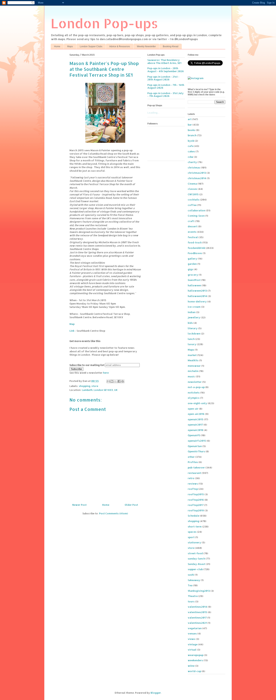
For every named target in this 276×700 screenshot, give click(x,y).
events (192, 231)
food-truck (195, 242)
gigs (190, 269)
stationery (194, 542)
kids (190, 322)
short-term (195, 526)
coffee (192, 204)
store (94, 385)
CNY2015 (193, 194)
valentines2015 (197, 612)
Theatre (193, 596)
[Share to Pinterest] (122, 381)
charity (192, 162)
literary (193, 328)
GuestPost (194, 279)
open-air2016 (196, 413)
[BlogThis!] (112, 381)
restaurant (194, 472)
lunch (191, 338)
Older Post (131, 504)
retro (191, 478)
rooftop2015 (196, 494)
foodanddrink (196, 247)
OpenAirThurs (196, 451)
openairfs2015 (197, 440)
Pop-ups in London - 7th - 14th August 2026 (165, 86)
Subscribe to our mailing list (86, 364)
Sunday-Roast (196, 563)
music (191, 376)
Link (71, 330)
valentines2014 (197, 606)
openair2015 (195, 419)
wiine (191, 665)
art (190, 119)
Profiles (193, 462)
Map (72, 323)
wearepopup (195, 655)
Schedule (193, 515)
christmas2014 (197, 178)
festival (193, 237)
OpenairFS (194, 435)
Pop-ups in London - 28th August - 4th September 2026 (165, 70)
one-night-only (197, 403)
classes (192, 188)
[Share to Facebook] (119, 381)
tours (191, 601)
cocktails (193, 199)
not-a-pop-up (196, 387)
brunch (192, 135)
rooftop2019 (196, 510)
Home (57, 46)
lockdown (194, 333)
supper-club (195, 569)
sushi (191, 574)
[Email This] (108, 381)
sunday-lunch (196, 558)
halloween (194, 285)
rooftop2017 (196, 504)
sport (191, 537)
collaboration (196, 210)
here (106, 372)
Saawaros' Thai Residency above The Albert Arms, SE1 (164, 61)
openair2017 (195, 424)
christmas (194, 167)
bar (190, 124)
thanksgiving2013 (199, 590)
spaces (192, 531)
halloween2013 (197, 290)
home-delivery (197, 301)
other (191, 456)
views (191, 638)
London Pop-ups (104, 23)
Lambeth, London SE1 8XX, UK (100, 389)
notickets (194, 392)
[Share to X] (115, 381)
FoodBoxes (195, 253)
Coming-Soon (196, 215)
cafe (191, 145)
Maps (70, 46)
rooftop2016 (196, 499)
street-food (195, 553)
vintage (193, 644)
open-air (193, 408)
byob (191, 140)
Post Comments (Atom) (113, 513)
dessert (192, 226)
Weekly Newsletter (146, 46)
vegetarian (195, 628)
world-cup (194, 671)
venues (192, 633)
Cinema (192, 183)
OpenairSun (195, 446)
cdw (190, 156)
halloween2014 (197, 296)
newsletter (195, 381)
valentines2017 (197, 617)
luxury (192, 344)
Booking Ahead (170, 46)
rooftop (193, 488)
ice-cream (194, 306)
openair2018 (195, 430)
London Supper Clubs (91, 46)
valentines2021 (197, 622)
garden (192, 263)
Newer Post (79, 504)
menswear (194, 365)
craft (191, 221)
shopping (84, 385)
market (192, 355)
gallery (192, 258)
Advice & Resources (119, 46)
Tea (190, 585)
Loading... (153, 112)
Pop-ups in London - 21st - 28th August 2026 (163, 78)
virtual (192, 649)
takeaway (194, 580)
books (191, 130)
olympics (193, 397)
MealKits (193, 360)
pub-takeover (196, 467)
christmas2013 (197, 172)
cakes (191, 151)
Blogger (156, 692)
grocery (193, 274)
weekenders (195, 660)
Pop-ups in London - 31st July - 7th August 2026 (165, 95)
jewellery (194, 317)
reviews (193, 483)
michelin (193, 370)
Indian (191, 312)
